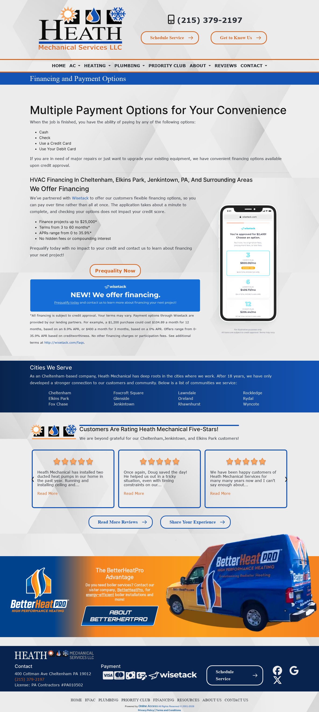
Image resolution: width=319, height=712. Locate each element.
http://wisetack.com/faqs (64, 342)
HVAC (89, 700)
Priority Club (167, 65)
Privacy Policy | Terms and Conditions (159, 710)
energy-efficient (100, 595)
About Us (211, 700)
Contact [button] (252, 65)
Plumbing (107, 700)
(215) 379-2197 (209, 19)
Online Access (148, 706)
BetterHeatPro (130, 590)
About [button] (198, 65)
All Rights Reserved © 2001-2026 (176, 706)
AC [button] (73, 65)
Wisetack (80, 198)
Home (59, 65)
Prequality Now (115, 270)
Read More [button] (47, 493)
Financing (162, 700)
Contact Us (235, 700)
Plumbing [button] (128, 65)
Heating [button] (95, 65)
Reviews (226, 65)
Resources (187, 700)
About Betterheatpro (118, 616)
